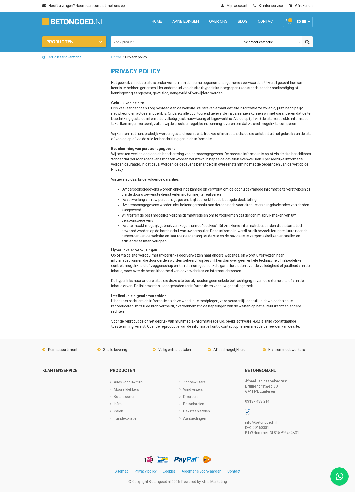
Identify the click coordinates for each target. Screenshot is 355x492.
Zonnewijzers (194, 382)
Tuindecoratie (125, 418)
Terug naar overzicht (64, 57)
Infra (118, 404)
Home (116, 57)
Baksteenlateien (196, 411)
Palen (118, 411)
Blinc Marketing (214, 482)
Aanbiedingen (194, 418)
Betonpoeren (124, 397)
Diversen (190, 397)
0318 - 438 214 (257, 401)
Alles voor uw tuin (128, 382)
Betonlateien (193, 404)
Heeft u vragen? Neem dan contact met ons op (87, 6)
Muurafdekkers (126, 389)
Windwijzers (193, 389)
